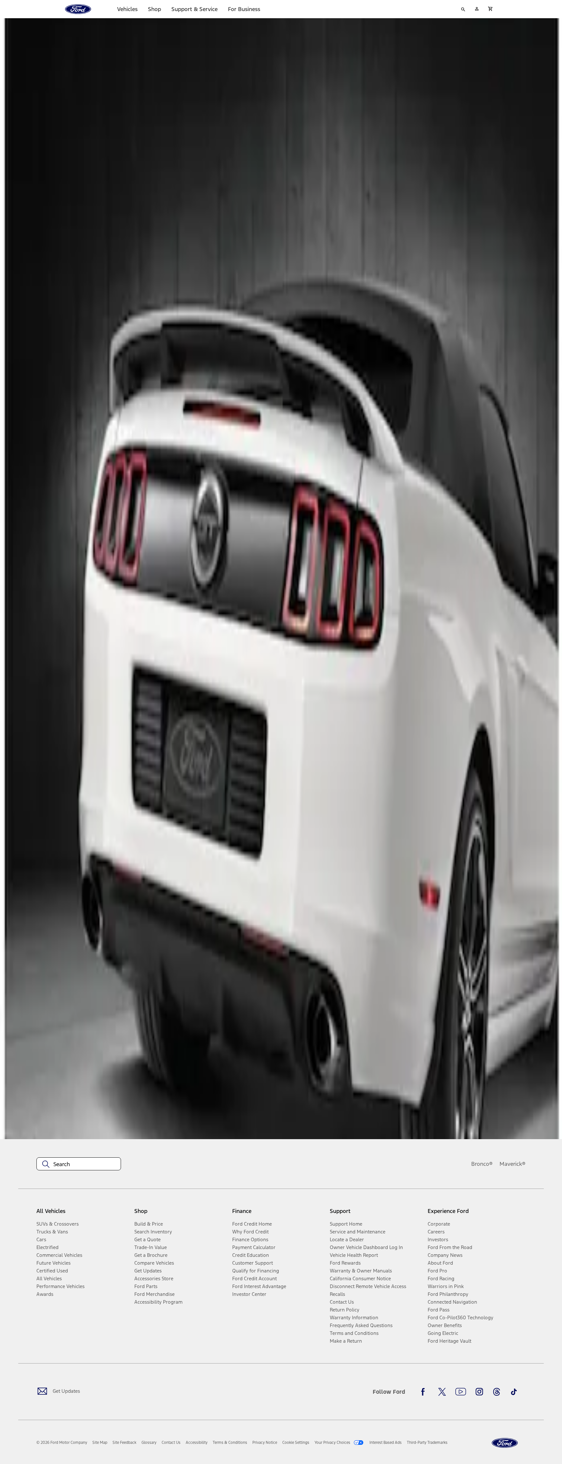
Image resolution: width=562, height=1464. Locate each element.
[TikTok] (514, 1392)
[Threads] (497, 1392)
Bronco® (482, 1163)
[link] (99, 1442)
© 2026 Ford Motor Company (61, 1442)
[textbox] (78, 1164)
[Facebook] (425, 1392)
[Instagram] (479, 1392)
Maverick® (513, 1163)
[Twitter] (442, 1392)
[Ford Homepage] (505, 1443)
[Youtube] (460, 1392)
